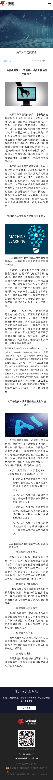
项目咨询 (27, 708)
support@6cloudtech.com (27, 758)
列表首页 (7, 61)
